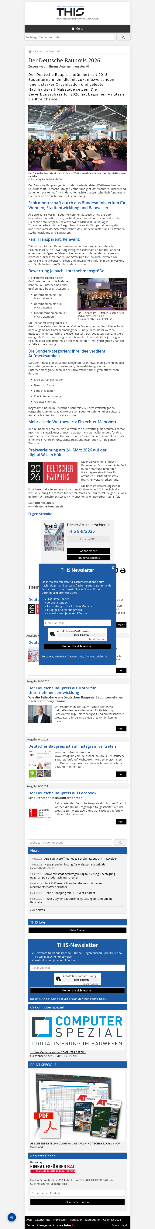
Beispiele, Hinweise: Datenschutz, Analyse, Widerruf (74, 656)
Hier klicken (81, 635)
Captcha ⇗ (97, 639)
